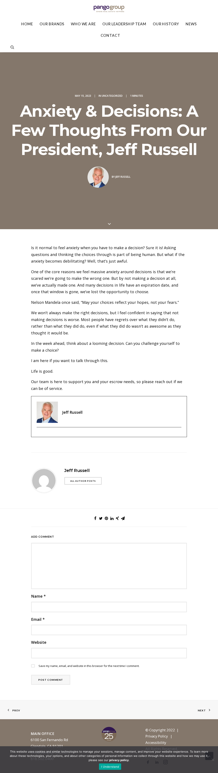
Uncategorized (112, 96)
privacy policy (119, 760)
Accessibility (155, 742)
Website (38, 642)
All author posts (83, 481)
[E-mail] (39, 434)
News (191, 24)
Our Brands (52, 24)
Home (27, 24)
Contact (110, 35)
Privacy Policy (156, 736)
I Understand (110, 766)
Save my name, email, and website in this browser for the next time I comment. (89, 666)
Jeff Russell (123, 177)
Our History (166, 24)
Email (38, 619)
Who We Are (83, 24)
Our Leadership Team (124, 24)
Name (38, 596)
